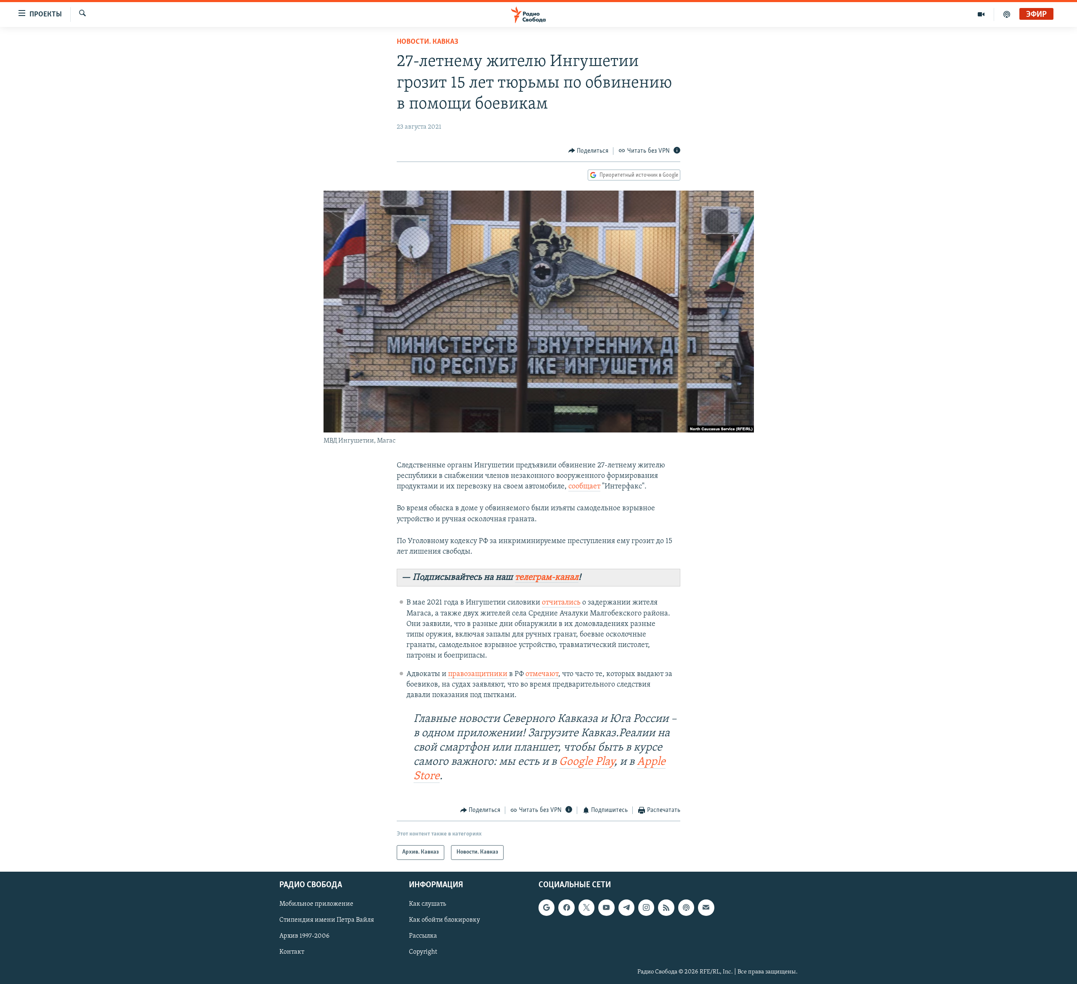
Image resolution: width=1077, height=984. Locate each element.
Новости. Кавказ (427, 42)
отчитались (561, 603)
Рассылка (423, 936)
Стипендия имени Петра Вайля (326, 920)
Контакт (291, 952)
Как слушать (427, 904)
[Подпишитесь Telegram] (626, 907)
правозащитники (477, 674)
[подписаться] (706, 907)
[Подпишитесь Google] (546, 907)
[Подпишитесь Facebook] (566, 907)
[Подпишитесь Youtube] (606, 907)
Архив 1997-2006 (304, 936)
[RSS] (666, 907)
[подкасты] (1006, 14)
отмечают (541, 674)
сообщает (584, 487)
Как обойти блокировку (444, 920)
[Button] (588, 151)
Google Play (586, 762)
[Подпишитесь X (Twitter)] (586, 907)
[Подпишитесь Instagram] (646, 907)
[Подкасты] (686, 907)
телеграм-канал (546, 577)
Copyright (423, 952)
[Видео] (981, 14)
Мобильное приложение (316, 904)
